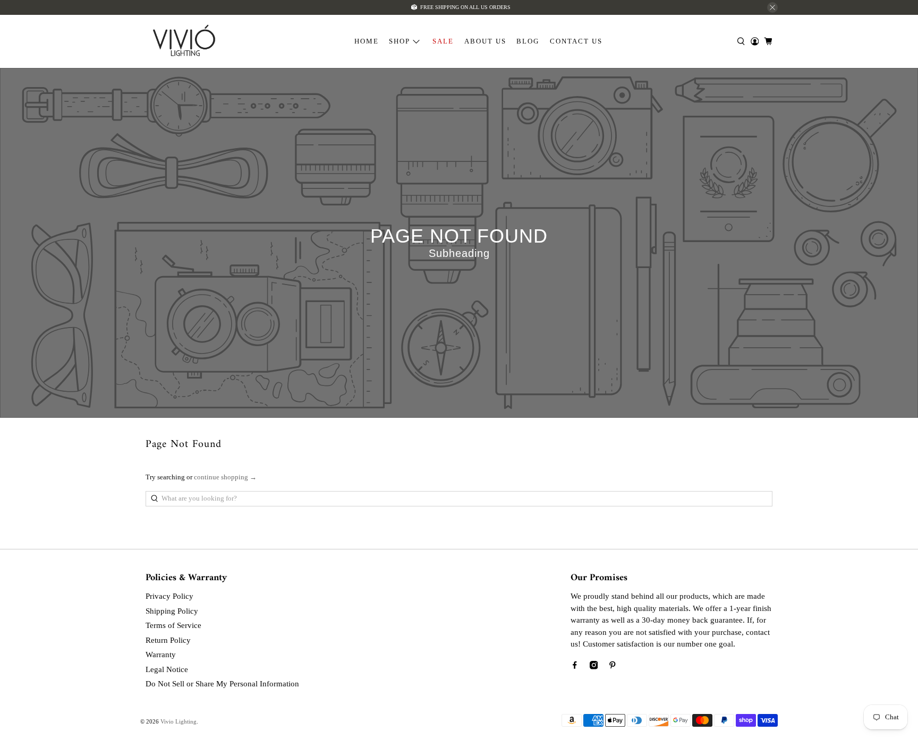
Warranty (161, 654)
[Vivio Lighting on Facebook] (575, 666)
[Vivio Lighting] (184, 42)
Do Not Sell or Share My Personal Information (222, 683)
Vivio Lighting (178, 721)
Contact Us (576, 41)
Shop (399, 41)
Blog (527, 41)
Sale (443, 41)
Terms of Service (173, 625)
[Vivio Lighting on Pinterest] (612, 666)
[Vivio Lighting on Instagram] (594, 666)
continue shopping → (225, 477)
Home (366, 41)
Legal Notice (167, 669)
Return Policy (168, 640)
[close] (772, 7)
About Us (485, 41)
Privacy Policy (169, 596)
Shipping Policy (172, 611)
